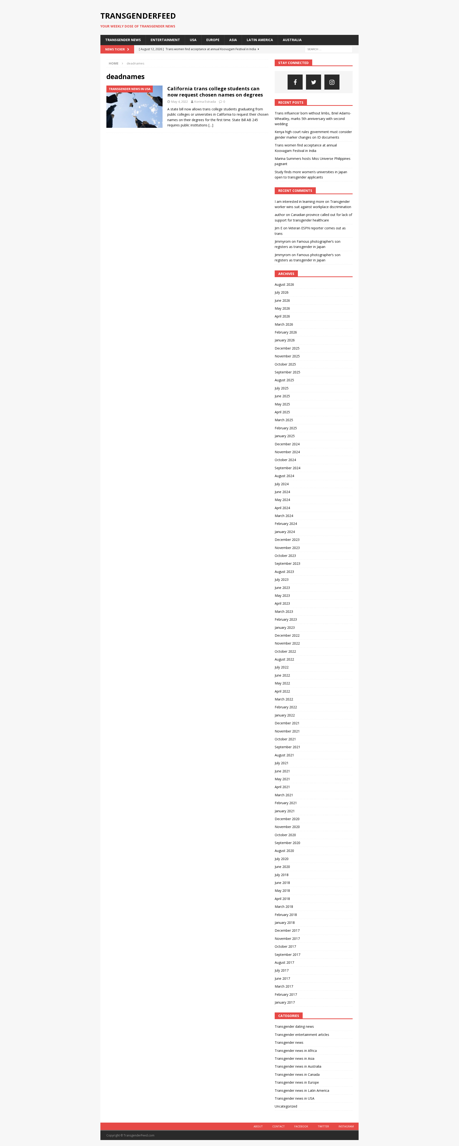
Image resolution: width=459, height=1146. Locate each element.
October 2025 (285, 364)
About (258, 1126)
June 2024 (282, 492)
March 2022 (284, 699)
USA (193, 40)
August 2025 (284, 380)
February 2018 (286, 914)
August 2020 (284, 850)
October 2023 (285, 555)
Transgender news (123, 40)
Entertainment (165, 40)
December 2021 (287, 723)
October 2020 (285, 835)
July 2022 (282, 667)
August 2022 (284, 659)
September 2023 (287, 563)
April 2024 (282, 508)
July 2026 (282, 292)
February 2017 (286, 994)
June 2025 (282, 396)
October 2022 (285, 651)
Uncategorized (286, 1106)
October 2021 (285, 739)
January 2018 (285, 922)
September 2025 (287, 372)
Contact (278, 1126)
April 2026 (282, 316)
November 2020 (287, 826)
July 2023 (282, 579)
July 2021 (282, 763)
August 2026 (284, 284)
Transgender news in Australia (298, 1066)
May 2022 (282, 683)
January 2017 (285, 1002)
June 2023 (282, 587)
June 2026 (282, 300)
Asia (233, 40)
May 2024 (282, 499)
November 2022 (287, 643)
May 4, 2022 (179, 101)
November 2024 (287, 452)
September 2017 (287, 954)
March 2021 (284, 795)
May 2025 (282, 404)
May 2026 (282, 308)
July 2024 (282, 484)
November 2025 (287, 356)
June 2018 (282, 882)
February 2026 (286, 332)
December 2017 (287, 930)
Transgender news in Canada (297, 1074)
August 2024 (284, 475)
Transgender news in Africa (296, 1050)
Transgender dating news (294, 1026)
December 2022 (287, 635)
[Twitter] (313, 82)
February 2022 (286, 707)
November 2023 (287, 547)
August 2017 (284, 962)
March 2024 (284, 515)
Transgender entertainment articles (302, 1034)
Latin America (260, 40)
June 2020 (282, 866)
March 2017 (284, 986)
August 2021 (284, 755)
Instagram (346, 1126)
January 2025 (285, 436)
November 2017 (287, 938)
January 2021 (285, 811)
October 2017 (285, 946)
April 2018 (282, 898)
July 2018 (282, 874)
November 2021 (287, 731)
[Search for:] (329, 49)
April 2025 (282, 412)
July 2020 (282, 858)
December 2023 (287, 539)
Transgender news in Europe (297, 1082)
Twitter (323, 1126)
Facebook (301, 1126)
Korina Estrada (205, 101)
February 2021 (286, 803)
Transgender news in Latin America (302, 1090)
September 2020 (287, 842)
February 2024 (286, 523)
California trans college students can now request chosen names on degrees (215, 91)
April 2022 (282, 691)
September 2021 (287, 747)
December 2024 (287, 444)
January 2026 (285, 340)
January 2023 (285, 627)
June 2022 (282, 675)
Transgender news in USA (294, 1098)
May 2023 (282, 595)
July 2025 (282, 388)
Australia (292, 40)
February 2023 (286, 619)
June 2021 (282, 771)
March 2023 (284, 611)
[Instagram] (331, 82)
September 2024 (287, 468)
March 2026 (284, 324)
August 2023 (284, 571)
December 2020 (287, 819)
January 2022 (285, 715)
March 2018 (284, 906)
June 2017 (282, 978)
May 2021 (282, 779)
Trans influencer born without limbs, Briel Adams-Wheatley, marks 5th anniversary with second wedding (313, 118)
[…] (210, 125)
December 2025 (287, 348)
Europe (212, 40)
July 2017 (282, 970)
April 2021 (282, 787)
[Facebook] (295, 82)
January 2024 (285, 531)
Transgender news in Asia (294, 1058)
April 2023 (282, 603)
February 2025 (286, 428)
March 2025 (284, 420)
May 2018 (282, 890)
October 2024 (285, 459)
